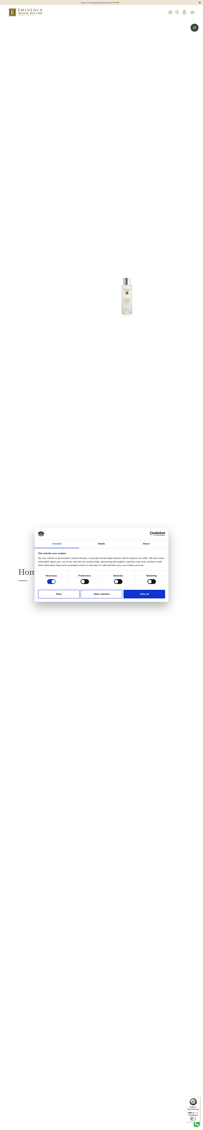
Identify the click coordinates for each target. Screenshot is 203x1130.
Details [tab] (101, 543)
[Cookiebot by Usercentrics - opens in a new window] (152, 534)
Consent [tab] (56, 543)
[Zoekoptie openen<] (177, 12)
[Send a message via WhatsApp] (197, 1124)
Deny (59, 594)
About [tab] (146, 543)
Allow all (144, 594)
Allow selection (102, 594)
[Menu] (198, 1098)
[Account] (170, 12)
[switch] (82, 582)
